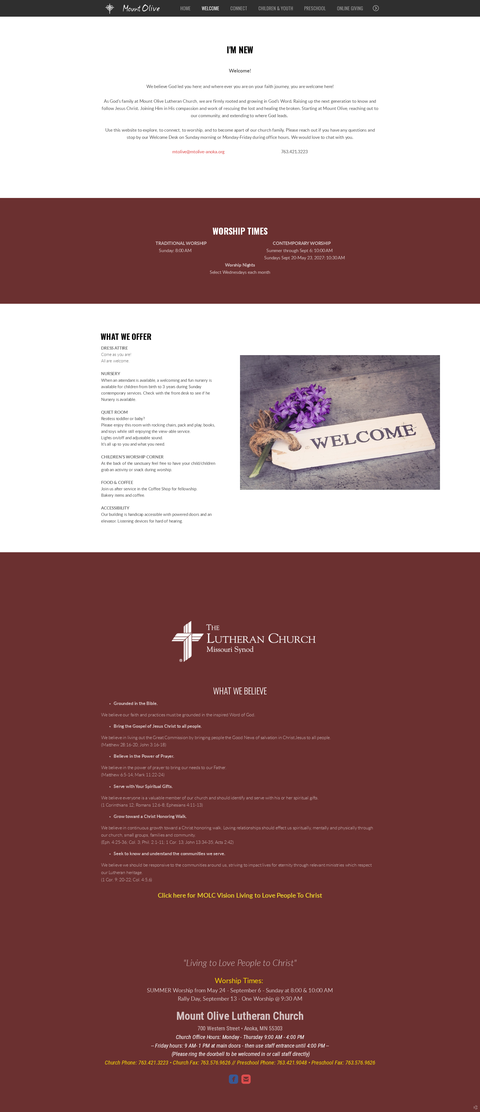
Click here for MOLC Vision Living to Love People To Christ (240, 895)
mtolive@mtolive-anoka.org (198, 152)
